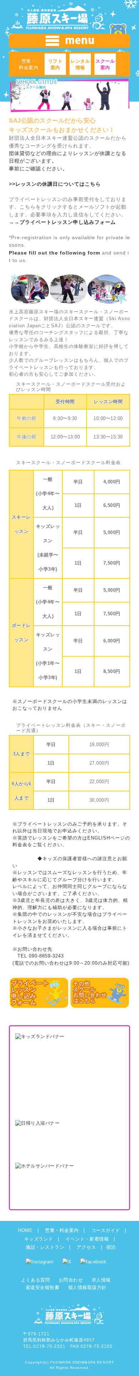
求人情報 (101, 1280)
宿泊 (111, 1247)
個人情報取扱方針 (87, 1287)
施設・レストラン (45, 1247)
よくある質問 (35, 1280)
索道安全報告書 (43, 1287)
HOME (25, 1230)
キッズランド (38, 1239)
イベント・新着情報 (87, 1239)
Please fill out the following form (54, 253)
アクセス (86, 1247)
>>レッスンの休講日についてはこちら (55, 184)
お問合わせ (71, 1280)
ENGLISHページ (106, 838)
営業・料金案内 (62, 1230)
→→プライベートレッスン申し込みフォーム (62, 222)
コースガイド (105, 1230)
